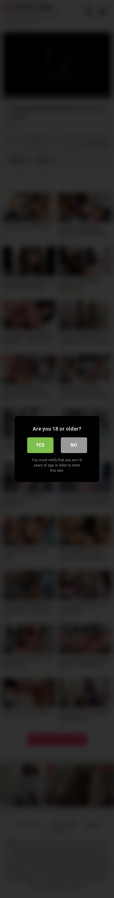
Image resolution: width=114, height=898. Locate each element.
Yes (40, 445)
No (73, 445)
